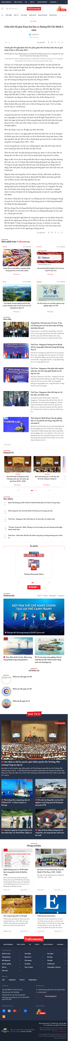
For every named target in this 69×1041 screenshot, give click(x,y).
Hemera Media (30, 1029)
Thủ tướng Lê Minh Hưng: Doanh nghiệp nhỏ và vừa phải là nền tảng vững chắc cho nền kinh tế (46, 420)
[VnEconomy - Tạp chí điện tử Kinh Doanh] (34, 939)
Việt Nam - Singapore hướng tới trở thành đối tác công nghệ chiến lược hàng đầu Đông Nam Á (47, 347)
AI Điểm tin (33, 671)
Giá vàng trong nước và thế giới (15, 916)
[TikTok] (20, 1011)
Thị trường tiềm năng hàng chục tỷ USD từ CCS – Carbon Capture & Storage (15, 802)
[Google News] (41, 42)
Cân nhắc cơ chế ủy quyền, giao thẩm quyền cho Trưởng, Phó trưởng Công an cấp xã (30, 763)
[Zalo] (25, 1011)
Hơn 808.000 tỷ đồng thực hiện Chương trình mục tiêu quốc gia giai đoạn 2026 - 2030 (18, 479)
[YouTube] (14, 1011)
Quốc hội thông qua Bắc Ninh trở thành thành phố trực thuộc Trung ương (34, 502)
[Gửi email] (55, 42)
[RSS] (4, 1016)
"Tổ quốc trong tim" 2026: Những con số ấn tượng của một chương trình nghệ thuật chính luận (35, 528)
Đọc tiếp (7, 319)
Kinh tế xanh (42, 15)
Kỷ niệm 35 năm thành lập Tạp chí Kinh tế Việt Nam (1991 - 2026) (50, 871)
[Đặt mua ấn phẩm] (61, 8)
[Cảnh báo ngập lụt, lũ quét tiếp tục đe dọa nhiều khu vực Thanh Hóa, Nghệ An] (17, 818)
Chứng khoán (6, 2)
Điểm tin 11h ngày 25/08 (22, 689)
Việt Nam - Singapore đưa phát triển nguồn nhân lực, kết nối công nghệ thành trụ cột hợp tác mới (47, 371)
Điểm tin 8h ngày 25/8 (21, 701)
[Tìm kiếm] (7, 8)
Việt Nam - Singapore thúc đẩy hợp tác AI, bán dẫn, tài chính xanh (47, 393)
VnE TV (32, 2)
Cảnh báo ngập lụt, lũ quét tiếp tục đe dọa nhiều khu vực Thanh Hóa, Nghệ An (16, 831)
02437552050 (42, 992)
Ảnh (3, 980)
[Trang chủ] (2, 15)
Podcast (45, 595)
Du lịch (4, 282)
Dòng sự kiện (34, 846)
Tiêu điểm (8, 15)
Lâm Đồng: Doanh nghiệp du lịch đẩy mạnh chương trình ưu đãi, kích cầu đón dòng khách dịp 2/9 (17, 306)
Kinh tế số (32, 15)
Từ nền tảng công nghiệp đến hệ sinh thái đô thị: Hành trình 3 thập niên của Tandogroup (48, 659)
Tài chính (24, 15)
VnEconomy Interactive (46, 916)
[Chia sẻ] (62, 42)
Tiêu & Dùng (18, 2)
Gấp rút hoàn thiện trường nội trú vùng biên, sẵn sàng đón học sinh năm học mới (49, 832)
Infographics (53, 595)
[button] (32, 490)
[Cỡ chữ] (9, 42)
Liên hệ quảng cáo (51, 996)
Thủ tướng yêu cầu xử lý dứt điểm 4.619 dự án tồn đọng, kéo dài (30, 511)
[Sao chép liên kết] (58, 42)
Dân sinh (5, 246)
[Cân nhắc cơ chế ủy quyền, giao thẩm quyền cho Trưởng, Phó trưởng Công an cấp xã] (33, 739)
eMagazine (39, 282)
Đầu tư (16, 15)
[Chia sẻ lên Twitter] (52, 42)
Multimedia (9, 596)
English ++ (53, 2)
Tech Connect (42, 2)
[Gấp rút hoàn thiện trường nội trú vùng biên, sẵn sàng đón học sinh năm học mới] (50, 818)
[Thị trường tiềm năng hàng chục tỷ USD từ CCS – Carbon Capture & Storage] (17, 788)
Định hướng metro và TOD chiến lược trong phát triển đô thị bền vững (15, 872)
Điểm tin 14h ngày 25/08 (22, 677)
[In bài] (5, 42)
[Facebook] (4, 1011)
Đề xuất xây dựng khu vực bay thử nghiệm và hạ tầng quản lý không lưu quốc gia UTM (49, 802)
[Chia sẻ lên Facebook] (48, 42)
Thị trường (53, 15)
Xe (26, 2)
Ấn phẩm (34, 546)
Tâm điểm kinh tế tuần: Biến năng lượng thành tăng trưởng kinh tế (17, 658)
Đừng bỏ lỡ (8, 453)
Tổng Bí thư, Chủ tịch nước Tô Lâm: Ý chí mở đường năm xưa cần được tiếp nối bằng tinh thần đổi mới (47, 325)
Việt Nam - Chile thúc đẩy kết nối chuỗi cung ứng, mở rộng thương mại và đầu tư (35, 537)
